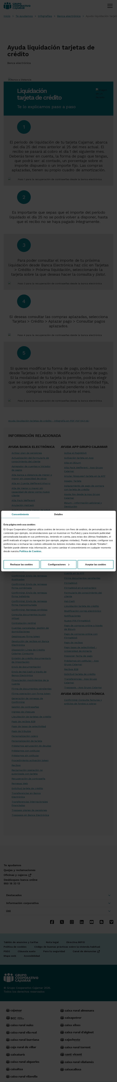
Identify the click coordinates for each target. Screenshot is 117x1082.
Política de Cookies (30, 551)
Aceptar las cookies (95, 564)
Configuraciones (57, 564)
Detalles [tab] (58, 514)
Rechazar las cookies (21, 564)
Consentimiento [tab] (20, 514)
